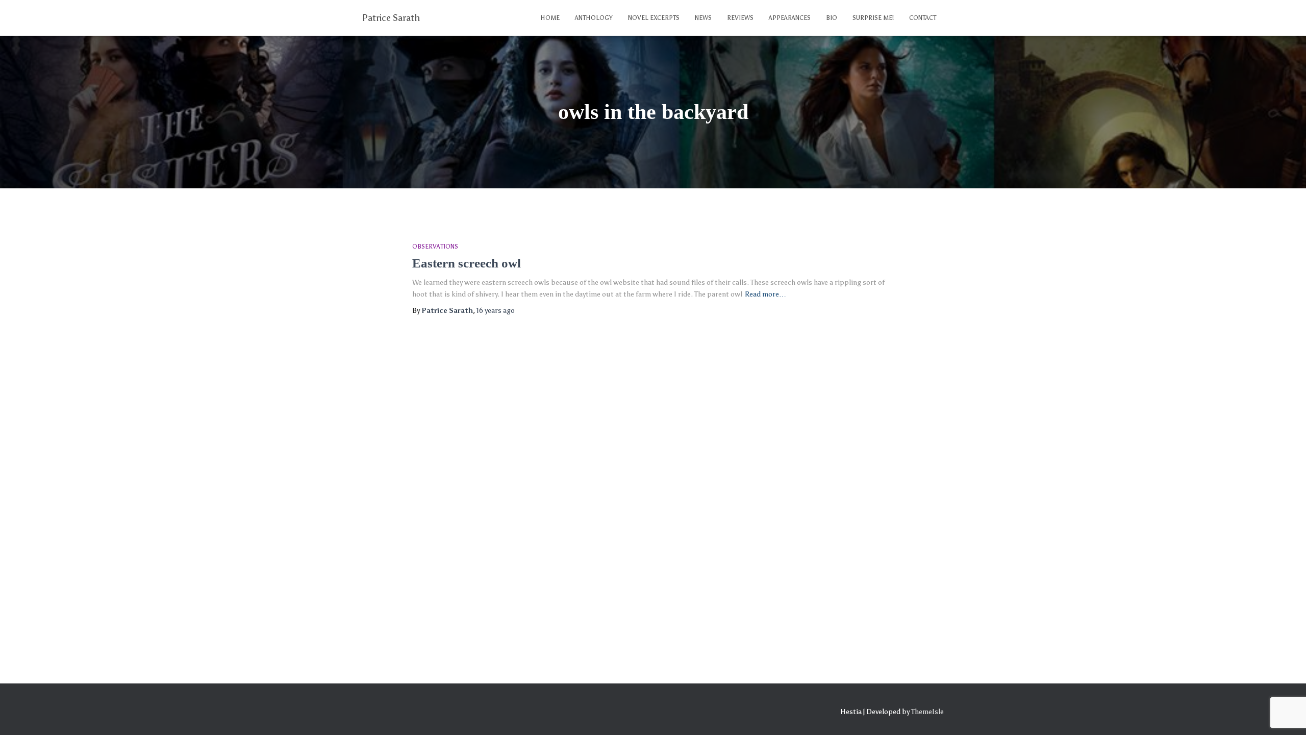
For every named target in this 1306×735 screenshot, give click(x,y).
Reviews (740, 17)
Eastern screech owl (466, 263)
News (703, 17)
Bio (831, 17)
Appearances (790, 17)
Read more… (765, 294)
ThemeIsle (927, 711)
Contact (922, 17)
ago (495, 310)
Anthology (594, 17)
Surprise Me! (873, 17)
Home (550, 17)
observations (435, 246)
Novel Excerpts (654, 17)
